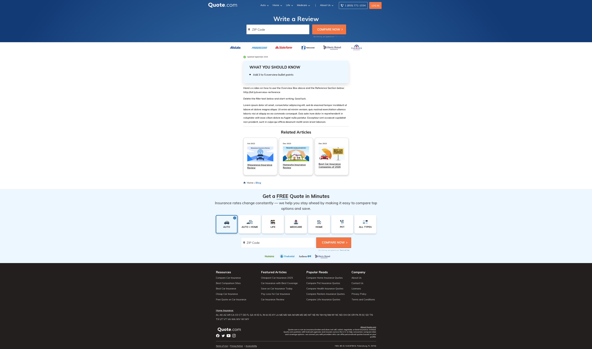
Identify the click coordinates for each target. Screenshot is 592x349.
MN (297, 315)
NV (317, 315)
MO (305, 315)
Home (276, 5)
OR (353, 315)
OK (349, 315)
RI (360, 315)
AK (221, 315)
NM (329, 315)
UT (221, 319)
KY (273, 315)
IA (267, 315)
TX (217, 319)
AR (228, 315)
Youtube (228, 336)
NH (322, 315)
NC (337, 315)
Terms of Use (339, 37)
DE (244, 315)
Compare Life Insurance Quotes (323, 299)
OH (345, 315)
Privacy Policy (359, 294)
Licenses (356, 288)
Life (288, 5)
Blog (258, 182)
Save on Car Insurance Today (276, 288)
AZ (224, 315)
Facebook (218, 336)
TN (371, 315)
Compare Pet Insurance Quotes (323, 283)
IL (261, 315)
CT (240, 315)
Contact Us (357, 283)
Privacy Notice (236, 346)
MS (301, 315)
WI (242, 319)
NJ (325, 315)
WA (233, 319)
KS (270, 315)
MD (285, 315)
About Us (325, 5)
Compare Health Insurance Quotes (324, 288)
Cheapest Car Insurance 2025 (277, 277)
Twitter (223, 336)
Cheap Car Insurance (227, 294)
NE (313, 315)
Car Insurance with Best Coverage (279, 283)
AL (217, 315)
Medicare (302, 5)
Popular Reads (317, 272)
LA (277, 315)
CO (236, 315)
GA (251, 315)
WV (238, 319)
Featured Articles (274, 272)
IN (264, 315)
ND (341, 315)
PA (356, 315)
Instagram (234, 336)
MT (310, 315)
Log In (375, 5)
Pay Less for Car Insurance (275, 294)
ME (281, 315)
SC (363, 315)
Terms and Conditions (363, 299)
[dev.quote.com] (223, 4)
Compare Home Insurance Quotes (324, 277)
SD (367, 315)
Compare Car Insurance (228, 277)
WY (247, 319)
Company (358, 272)
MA (290, 315)
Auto (263, 5)
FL (248, 315)
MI (293, 315)
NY (333, 315)
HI (255, 315)
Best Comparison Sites (228, 283)
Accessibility (251, 346)
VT (225, 319)
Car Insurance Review (272, 299)
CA (232, 315)
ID (258, 315)
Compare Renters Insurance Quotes (325, 294)
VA (229, 319)
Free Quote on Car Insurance (231, 299)
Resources (223, 272)
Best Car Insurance (226, 288)
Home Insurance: (225, 310)
